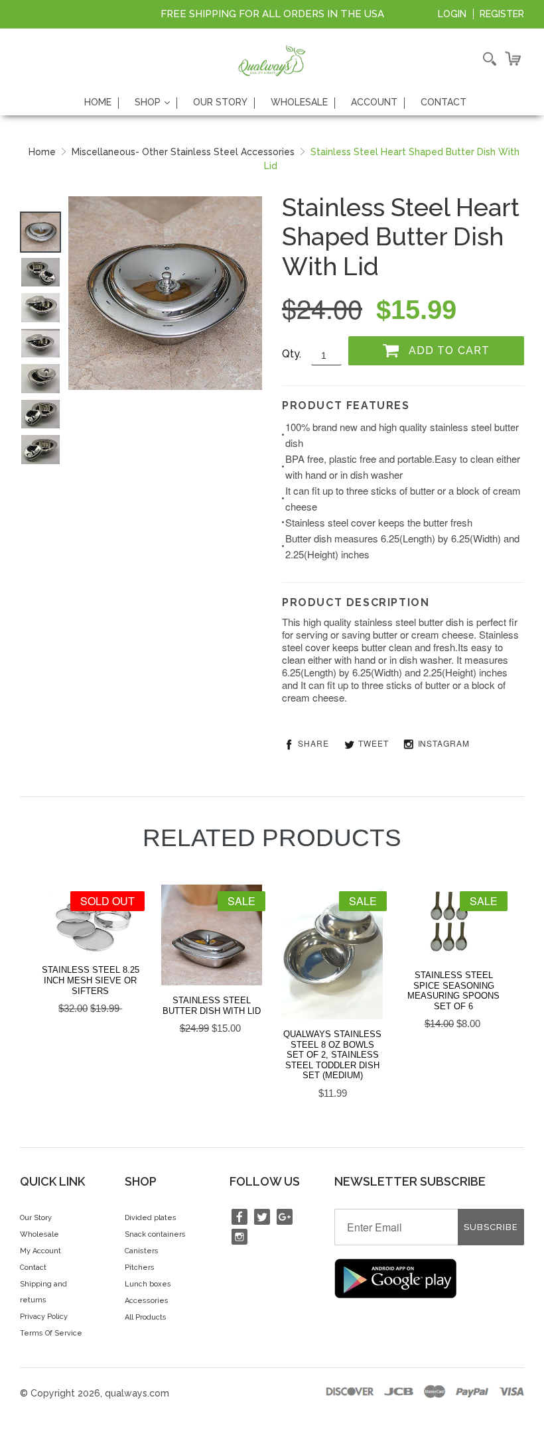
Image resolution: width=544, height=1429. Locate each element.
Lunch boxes (148, 1284)
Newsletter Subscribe (410, 1181)
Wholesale (299, 102)
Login (452, 14)
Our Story (220, 102)
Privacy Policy (44, 1316)
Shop (156, 102)
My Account (40, 1251)
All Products (146, 1317)
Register (502, 14)
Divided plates (150, 1217)
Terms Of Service (51, 1333)
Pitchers (140, 1267)
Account (374, 102)
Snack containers (155, 1234)
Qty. (291, 353)
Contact (443, 102)
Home (97, 102)
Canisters (142, 1251)
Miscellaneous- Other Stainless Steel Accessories (183, 152)
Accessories (147, 1300)
